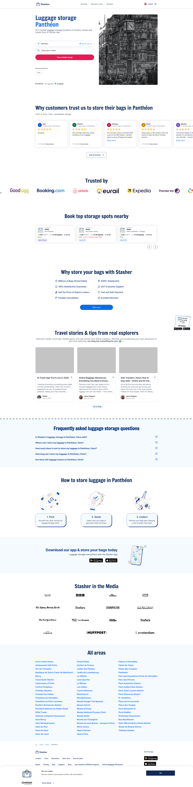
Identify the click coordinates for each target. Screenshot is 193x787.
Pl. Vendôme (125, 698)
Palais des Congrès (128, 669)
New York (66, 758)
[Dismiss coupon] (190, 317)
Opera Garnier (84, 730)
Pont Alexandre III (127, 708)
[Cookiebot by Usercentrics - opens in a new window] (27, 783)
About (37, 764)
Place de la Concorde (129, 701)
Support (61, 764)
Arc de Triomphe (43, 669)
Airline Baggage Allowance (112, 764)
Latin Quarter (83, 680)
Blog (69, 764)
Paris (38, 72)
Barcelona (55, 758)
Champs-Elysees (43, 690)
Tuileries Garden (126, 730)
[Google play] (96, 560)
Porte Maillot (125, 712)
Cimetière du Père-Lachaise (48, 701)
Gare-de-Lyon (42, 734)
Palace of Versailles (128, 661)
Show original (50, 144)
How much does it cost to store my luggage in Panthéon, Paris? (66, 448)
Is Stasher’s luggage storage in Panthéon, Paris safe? (61, 437)
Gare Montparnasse (44, 723)
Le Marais (81, 683)
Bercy (38, 676)
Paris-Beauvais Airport (130, 694)
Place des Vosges (127, 705)
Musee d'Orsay (84, 708)
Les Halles (82, 687)
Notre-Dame (83, 727)
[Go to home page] (42, 4)
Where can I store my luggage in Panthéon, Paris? (59, 443)
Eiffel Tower (41, 712)
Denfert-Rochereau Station (48, 705)
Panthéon (123, 672)
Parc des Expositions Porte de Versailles (138, 676)
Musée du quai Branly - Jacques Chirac (96, 723)
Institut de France (85, 665)
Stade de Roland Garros (130, 727)
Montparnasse (84, 698)
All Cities (84, 4)
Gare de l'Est (41, 727)
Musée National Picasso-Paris (91, 712)
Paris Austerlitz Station (130, 683)
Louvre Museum (84, 690)
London (38, 758)
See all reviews (95, 155)
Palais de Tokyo (126, 665)
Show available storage (65, 57)
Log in (150, 4)
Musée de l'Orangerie (87, 719)
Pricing (46, 764)
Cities (41, 744)
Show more (111, 140)
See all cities (78, 758)
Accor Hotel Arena (44, 661)
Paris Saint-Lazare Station (131, 690)
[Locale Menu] (145, 4)
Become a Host (97, 4)
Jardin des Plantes (86, 669)
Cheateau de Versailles (46, 698)
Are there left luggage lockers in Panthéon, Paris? (59, 459)
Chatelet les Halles (44, 694)
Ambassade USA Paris (46, 665)
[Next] (155, 247)
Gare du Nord (41, 730)
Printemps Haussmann (129, 716)
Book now (96, 307)
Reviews (110, 4)
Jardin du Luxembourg (88, 672)
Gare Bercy (40, 719)
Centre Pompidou (43, 687)
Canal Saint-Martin (44, 680)
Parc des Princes (127, 680)
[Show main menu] (155, 4)
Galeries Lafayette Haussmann (50, 716)
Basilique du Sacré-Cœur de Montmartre (54, 672)
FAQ (53, 764)
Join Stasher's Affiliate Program (87, 764)
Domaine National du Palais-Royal (51, 708)
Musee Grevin (83, 705)
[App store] (111, 560)
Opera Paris (82, 734)
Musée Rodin (83, 716)
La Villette (82, 676)
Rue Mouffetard (126, 719)
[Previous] (149, 247)
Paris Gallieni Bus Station (131, 687)
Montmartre (82, 694)
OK (160, 773)
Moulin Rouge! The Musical (90, 701)
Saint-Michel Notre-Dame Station (135, 723)
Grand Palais (83, 661)
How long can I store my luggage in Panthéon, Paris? (60, 454)
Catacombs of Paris (44, 683)
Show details (46, 783)
